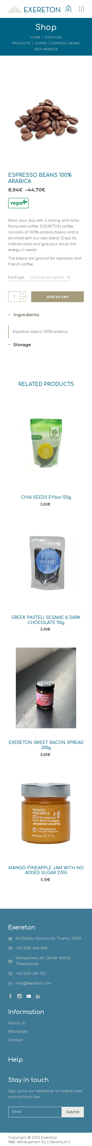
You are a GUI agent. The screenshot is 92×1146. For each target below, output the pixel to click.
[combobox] (47, 275)
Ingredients (26, 314)
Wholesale (17, 1032)
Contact (15, 1040)
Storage (22, 344)
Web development (24, 1142)
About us (16, 1023)
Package (16, 277)
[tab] (23, 315)
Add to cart (58, 296)
